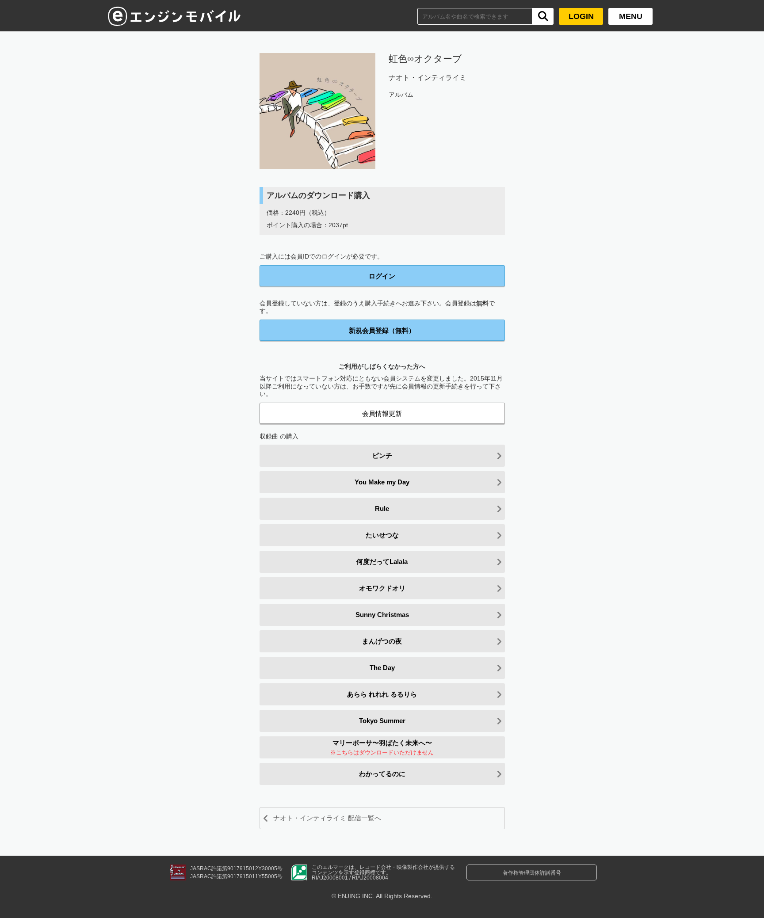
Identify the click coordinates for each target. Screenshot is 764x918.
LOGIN (581, 16)
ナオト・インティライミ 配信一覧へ (327, 818)
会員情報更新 (382, 413)
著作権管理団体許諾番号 (532, 873)
